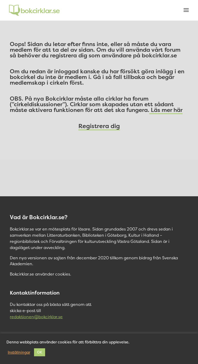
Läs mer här (166, 110)
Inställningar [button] (19, 352)
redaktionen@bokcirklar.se (36, 316)
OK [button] (39, 352)
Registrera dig (99, 126)
